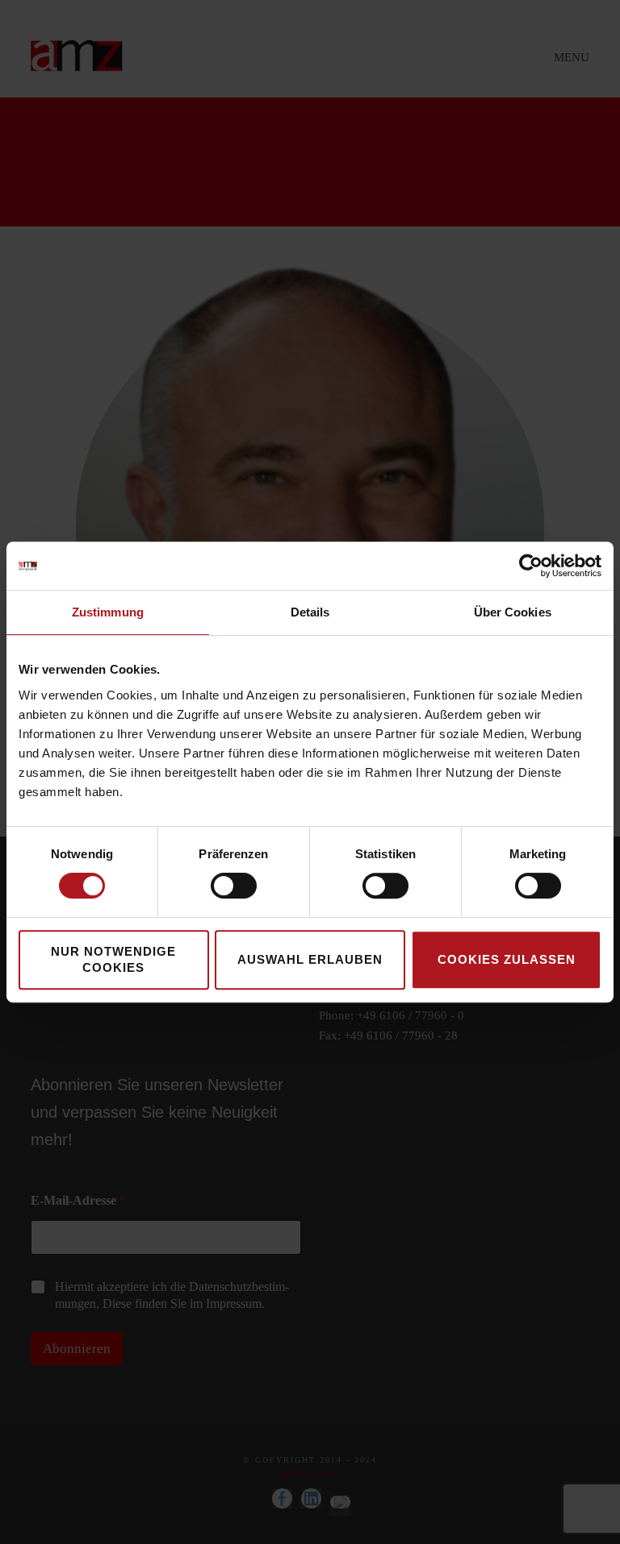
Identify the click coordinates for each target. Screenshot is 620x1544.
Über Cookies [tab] (512, 612)
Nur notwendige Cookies (113, 959)
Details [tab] (310, 612)
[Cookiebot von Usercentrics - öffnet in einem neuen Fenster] (530, 566)
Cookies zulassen (507, 959)
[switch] (234, 886)
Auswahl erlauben (310, 959)
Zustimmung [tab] (108, 612)
